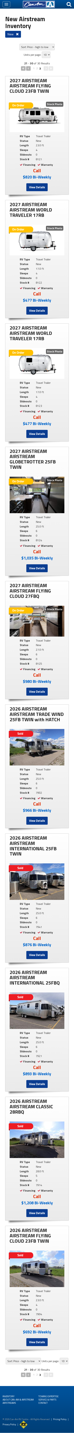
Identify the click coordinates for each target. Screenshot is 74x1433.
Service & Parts (47, 1399)
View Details (37, 187)
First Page (23, 68)
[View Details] (37, 116)
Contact (43, 1403)
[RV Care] (23, 1424)
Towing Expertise (48, 1396)
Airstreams (9, 1403)
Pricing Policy (59, 1419)
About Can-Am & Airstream (18, 1399)
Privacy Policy (9, 1424)
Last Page (51, 68)
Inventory (8, 1396)
